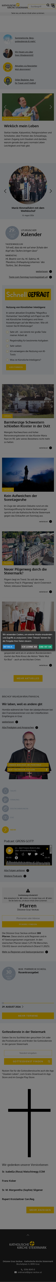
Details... (9, 647)
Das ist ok (45, 647)
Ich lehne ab (29, 647)
